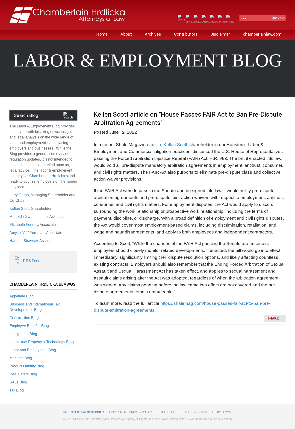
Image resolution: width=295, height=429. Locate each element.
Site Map (185, 412)
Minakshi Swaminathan (28, 217)
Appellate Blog (21, 296)
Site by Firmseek (223, 412)
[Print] (222, 21)
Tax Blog (16, 390)
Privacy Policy (140, 412)
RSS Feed (31, 261)
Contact (200, 412)
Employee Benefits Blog (29, 326)
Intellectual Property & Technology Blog (41, 342)
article (155, 144)
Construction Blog (24, 318)
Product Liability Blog (26, 366)
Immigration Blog (23, 334)
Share (273, 318)
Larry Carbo (19, 195)
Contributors (186, 34)
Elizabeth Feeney (23, 225)
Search (245, 18)
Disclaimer (220, 34)
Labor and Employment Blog (32, 350)
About (126, 34)
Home (102, 34)
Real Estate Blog (23, 374)
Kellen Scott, (20, 208)
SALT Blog (18, 382)
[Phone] (230, 21)
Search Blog (26, 115)
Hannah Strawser (23, 241)
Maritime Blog (20, 358)
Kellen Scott (175, 144)
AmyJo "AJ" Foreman (26, 233)
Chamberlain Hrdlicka (47, 176)
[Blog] (214, 21)
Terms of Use (165, 412)
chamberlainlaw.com (262, 34)
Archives (153, 34)
